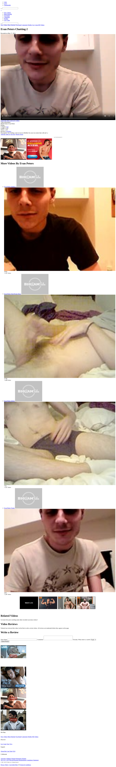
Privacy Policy (4, 765)
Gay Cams (7, 20)
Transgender (7, 5)
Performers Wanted (21, 758)
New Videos (7, 12)
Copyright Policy (13, 765)
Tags (8, 744)
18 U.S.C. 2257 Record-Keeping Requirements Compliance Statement (20, 760)
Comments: (40, 639)
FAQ (14, 751)
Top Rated (7, 15)
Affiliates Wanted (10, 758)
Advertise (3, 758)
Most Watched (8, 14)
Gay (7, 127)
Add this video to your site (8, 134)
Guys (5, 3)
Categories (7, 17)
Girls (5, 2)
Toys (11, 744)
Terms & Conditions (25, 765)
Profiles (6, 19)
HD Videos (41, 25)
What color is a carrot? (84, 639)
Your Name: (4, 639)
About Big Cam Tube (6, 751)
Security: (75, 639)
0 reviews (8, 131)
